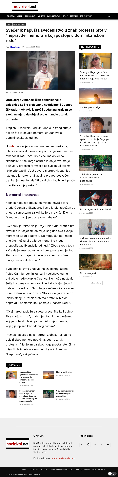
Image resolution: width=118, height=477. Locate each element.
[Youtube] (108, 445)
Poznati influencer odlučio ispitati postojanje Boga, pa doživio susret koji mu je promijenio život (28, 396)
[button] (108, 16)
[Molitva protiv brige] (48, 375)
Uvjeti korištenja (98, 469)
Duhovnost (30, 16)
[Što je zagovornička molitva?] (95, 198)
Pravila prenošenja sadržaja (61, 469)
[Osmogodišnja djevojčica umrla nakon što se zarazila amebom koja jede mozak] (11, 375)
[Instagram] (88, 444)
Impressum (33, 469)
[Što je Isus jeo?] (95, 262)
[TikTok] (95, 445)
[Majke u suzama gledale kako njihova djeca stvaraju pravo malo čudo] (95, 227)
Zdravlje (74, 16)
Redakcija (15, 47)
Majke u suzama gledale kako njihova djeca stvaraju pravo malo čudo (95, 241)
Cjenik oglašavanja (82, 469)
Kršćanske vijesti (19, 24)
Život (65, 16)
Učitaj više (95, 283)
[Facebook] (81, 445)
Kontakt (44, 469)
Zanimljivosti (86, 16)
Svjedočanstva (53, 16)
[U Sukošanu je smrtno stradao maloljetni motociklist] (48, 394)
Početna (11, 16)
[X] (101, 445)
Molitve (41, 16)
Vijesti (19, 16)
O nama (23, 469)
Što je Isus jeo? (87, 273)
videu (12, 146)
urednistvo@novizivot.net (63, 458)
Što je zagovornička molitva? (95, 209)
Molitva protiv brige (64, 372)
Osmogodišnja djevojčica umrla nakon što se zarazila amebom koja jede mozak (28, 377)
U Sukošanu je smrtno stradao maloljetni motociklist (65, 393)
